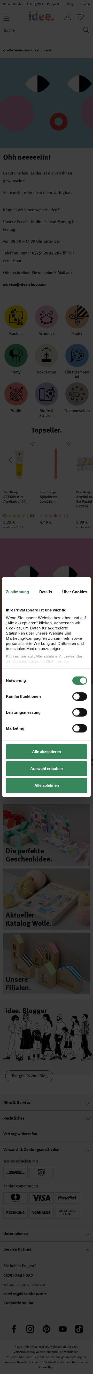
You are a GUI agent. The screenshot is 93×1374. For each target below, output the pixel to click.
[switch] (79, 696)
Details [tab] (45, 592)
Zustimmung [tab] (17, 592)
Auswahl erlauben (46, 768)
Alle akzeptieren (46, 751)
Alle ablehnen (46, 785)
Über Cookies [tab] (74, 592)
